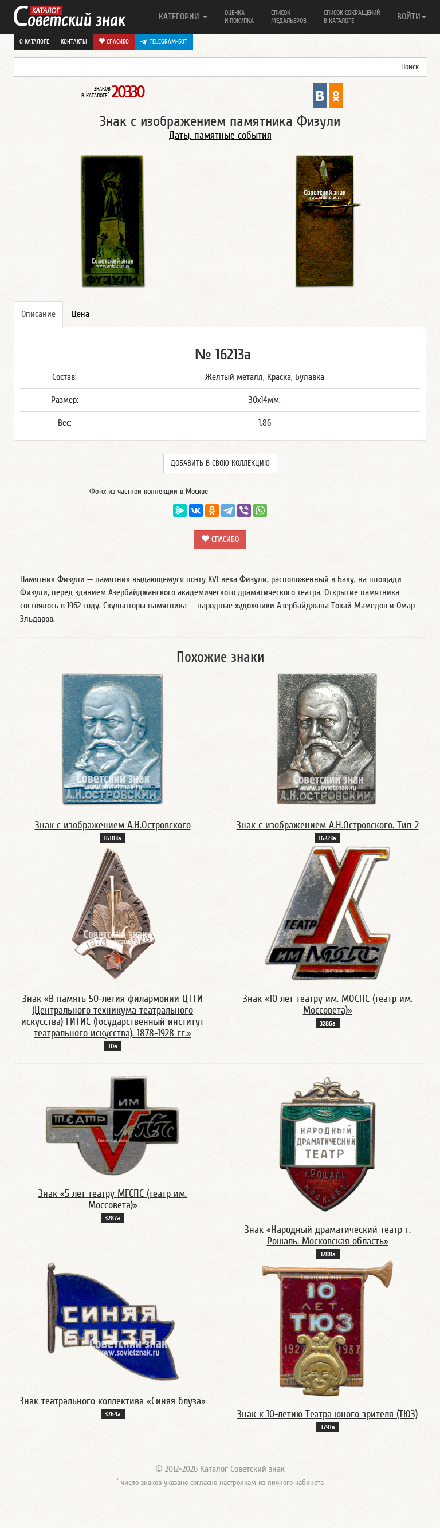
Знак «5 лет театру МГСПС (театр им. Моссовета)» (112, 1199)
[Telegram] (228, 510)
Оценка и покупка (239, 17)
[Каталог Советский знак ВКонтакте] (320, 94)
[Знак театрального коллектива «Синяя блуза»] (113, 1322)
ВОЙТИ (409, 16)
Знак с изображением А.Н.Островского (113, 825)
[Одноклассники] (212, 510)
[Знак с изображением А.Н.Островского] (113, 739)
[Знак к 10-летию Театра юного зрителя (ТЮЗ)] (327, 1328)
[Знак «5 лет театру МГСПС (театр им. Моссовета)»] (113, 1126)
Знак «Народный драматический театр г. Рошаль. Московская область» (328, 1235)
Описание (38, 314)
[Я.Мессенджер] (180, 510)
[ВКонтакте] (196, 510)
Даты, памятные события (220, 135)
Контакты (74, 41)
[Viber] (244, 510)
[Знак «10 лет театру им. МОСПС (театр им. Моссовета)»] (328, 913)
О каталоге (34, 41)
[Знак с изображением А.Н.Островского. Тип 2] (327, 739)
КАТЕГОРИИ (180, 16)
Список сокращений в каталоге (352, 17)
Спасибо (117, 41)
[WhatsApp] (260, 510)
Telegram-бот (168, 41)
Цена (80, 314)
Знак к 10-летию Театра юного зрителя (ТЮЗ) (327, 1414)
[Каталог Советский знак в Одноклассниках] (336, 94)
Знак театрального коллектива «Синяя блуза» (112, 1401)
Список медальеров (289, 17)
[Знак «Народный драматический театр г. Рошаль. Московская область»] (327, 1143)
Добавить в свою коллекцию (220, 463)
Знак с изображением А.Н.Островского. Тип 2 (328, 825)
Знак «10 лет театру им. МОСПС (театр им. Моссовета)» (327, 1004)
